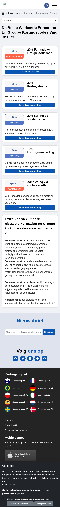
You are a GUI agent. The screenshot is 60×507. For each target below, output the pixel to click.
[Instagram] (30, 358)
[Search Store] (46, 5)
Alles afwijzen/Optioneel (20, 503)
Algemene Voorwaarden (16, 430)
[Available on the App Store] (20, 455)
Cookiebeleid (8, 484)
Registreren (49, 332)
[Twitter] (23, 358)
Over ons (9, 420)
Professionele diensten (20, 13)
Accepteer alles (44, 503)
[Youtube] (44, 358)
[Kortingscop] (10, 4)
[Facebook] (15, 358)
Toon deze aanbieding (30, 105)
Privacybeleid (11, 425)
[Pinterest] (37, 358)
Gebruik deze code (30, 72)
